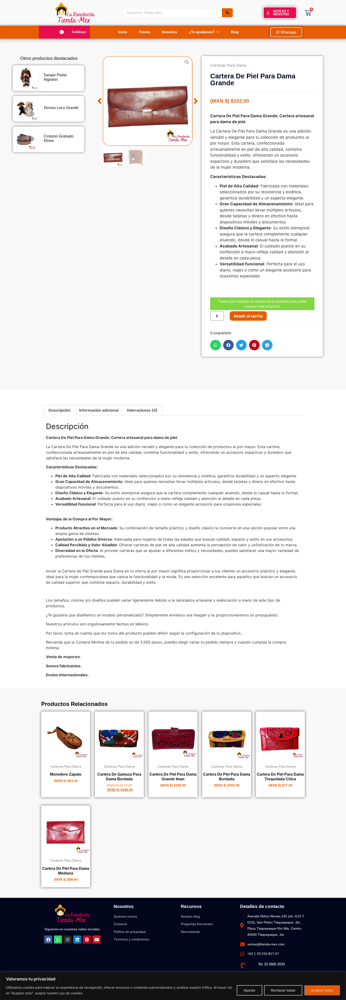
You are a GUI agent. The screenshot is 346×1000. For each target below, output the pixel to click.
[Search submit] (227, 12)
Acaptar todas (322, 990)
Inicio (122, 32)
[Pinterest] (87, 939)
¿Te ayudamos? (202, 32)
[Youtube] (97, 939)
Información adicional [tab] (98, 410)
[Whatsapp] (58, 939)
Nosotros (169, 32)
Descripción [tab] (59, 410)
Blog (235, 32)
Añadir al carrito (248, 316)
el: (262, 964)
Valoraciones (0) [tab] (142, 410)
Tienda (144, 32)
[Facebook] (48, 939)
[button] (66, 32)
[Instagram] (68, 939)
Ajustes (249, 990)
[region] (173, 986)
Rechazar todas (283, 990)
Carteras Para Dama (228, 65)
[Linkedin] (77, 939)
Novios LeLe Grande (61, 108)
